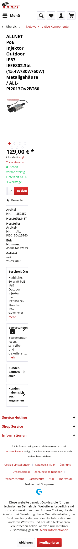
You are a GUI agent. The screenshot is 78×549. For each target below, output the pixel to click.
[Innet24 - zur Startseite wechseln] (11, 5)
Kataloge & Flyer (45, 465)
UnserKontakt (21, 472)
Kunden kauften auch (14, 372)
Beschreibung (18, 271)
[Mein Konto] (61, 15)
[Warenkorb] (71, 15)
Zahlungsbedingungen (48, 472)
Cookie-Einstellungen (17, 465)
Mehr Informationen (54, 530)
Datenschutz (36, 479)
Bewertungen (18, 328)
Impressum (65, 479)
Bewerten (17, 200)
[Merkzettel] (51, 15)
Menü (15, 15)
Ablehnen (26, 542)
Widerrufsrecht (14, 479)
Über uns (65, 465)
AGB (51, 479)
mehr (12, 317)
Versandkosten (14, 451)
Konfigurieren (49, 542)
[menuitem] (11, 15)
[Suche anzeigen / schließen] (41, 15)
